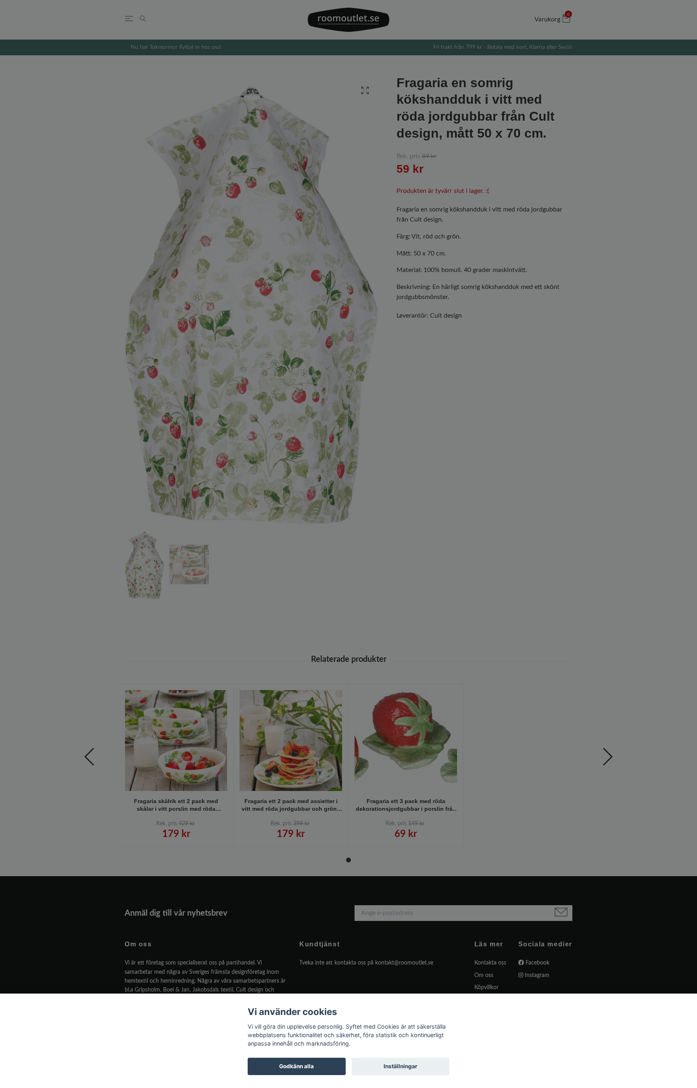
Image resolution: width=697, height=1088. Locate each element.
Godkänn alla (296, 1066)
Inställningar (400, 1066)
